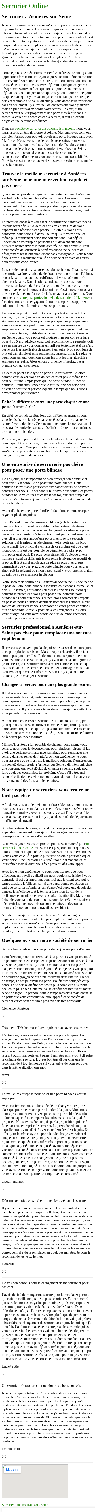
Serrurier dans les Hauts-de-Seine (25, 1505)
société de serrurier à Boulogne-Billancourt (45, 128)
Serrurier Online (25, 6)
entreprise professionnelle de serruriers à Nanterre (54, 298)
